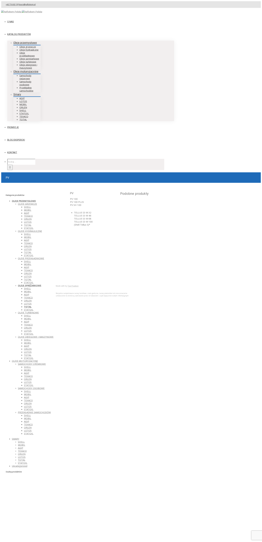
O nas (65, 266)
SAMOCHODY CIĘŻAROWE (32, 363)
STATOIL (28, 227)
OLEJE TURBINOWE (28, 312)
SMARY (15, 438)
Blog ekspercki (69, 272)
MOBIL (27, 209)
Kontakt (66, 279)
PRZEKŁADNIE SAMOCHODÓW (34, 412)
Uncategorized (19, 465)
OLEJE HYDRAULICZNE (30, 231)
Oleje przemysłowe (25, 42)
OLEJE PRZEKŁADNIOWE (31, 258)
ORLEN (28, 218)
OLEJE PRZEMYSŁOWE (24, 200)
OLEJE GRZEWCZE (27, 203)
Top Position (73, 286)
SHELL (27, 206)
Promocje (67, 276)
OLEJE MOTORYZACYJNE (25, 360)
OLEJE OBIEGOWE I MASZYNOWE (36, 336)
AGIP (26, 212)
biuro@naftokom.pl (27, 4)
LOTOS (28, 221)
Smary (17, 94)
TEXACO (28, 215)
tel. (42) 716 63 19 (134, 240)
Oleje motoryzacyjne (25, 71)
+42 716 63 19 (12, 4)
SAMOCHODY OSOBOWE (31, 388)
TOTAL (27, 224)
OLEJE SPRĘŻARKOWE (29, 285)
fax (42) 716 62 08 (134, 244)
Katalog (66, 269)
